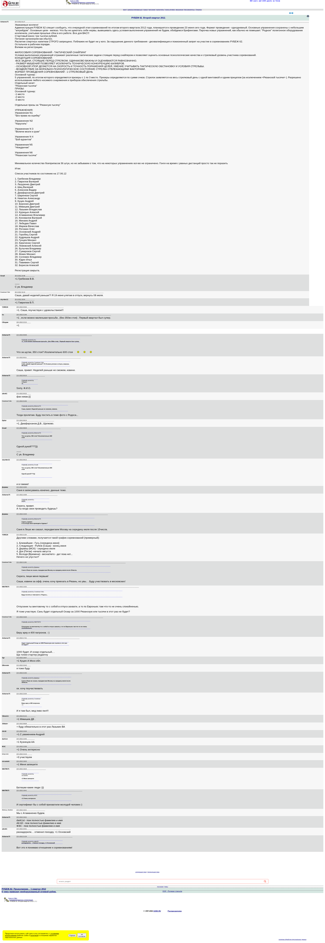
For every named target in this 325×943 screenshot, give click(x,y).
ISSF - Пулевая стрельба (172, 891)
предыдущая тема (153, 872)
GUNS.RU (157, 911)
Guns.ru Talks (74, 1)
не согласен (81, 935)
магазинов (179, 10)
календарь (160, 10)
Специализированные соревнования (83, 2)
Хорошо (72, 935)
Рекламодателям (175, 911)
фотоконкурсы (189, 10)
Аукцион (199, 10)
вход (124, 10)
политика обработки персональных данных (292, 939)
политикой (34, 935)
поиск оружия (170, 10)
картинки (152, 10)
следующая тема (140, 872)
